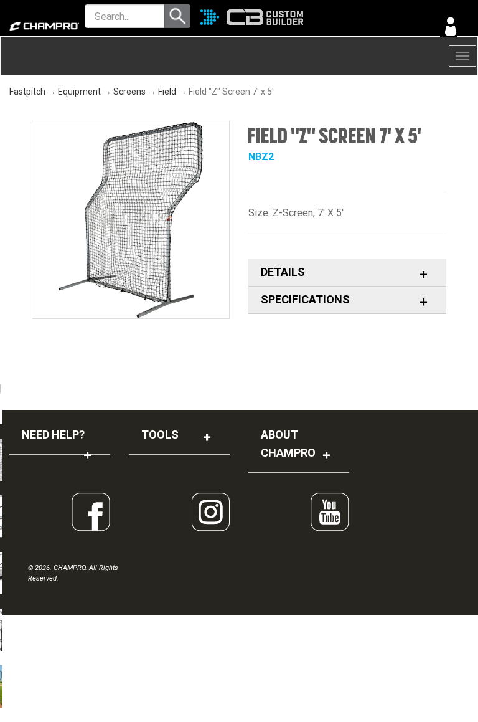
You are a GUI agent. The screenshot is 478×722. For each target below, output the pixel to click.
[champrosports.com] (39, 26)
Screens (129, 92)
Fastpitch (27, 92)
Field (167, 92)
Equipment (79, 92)
